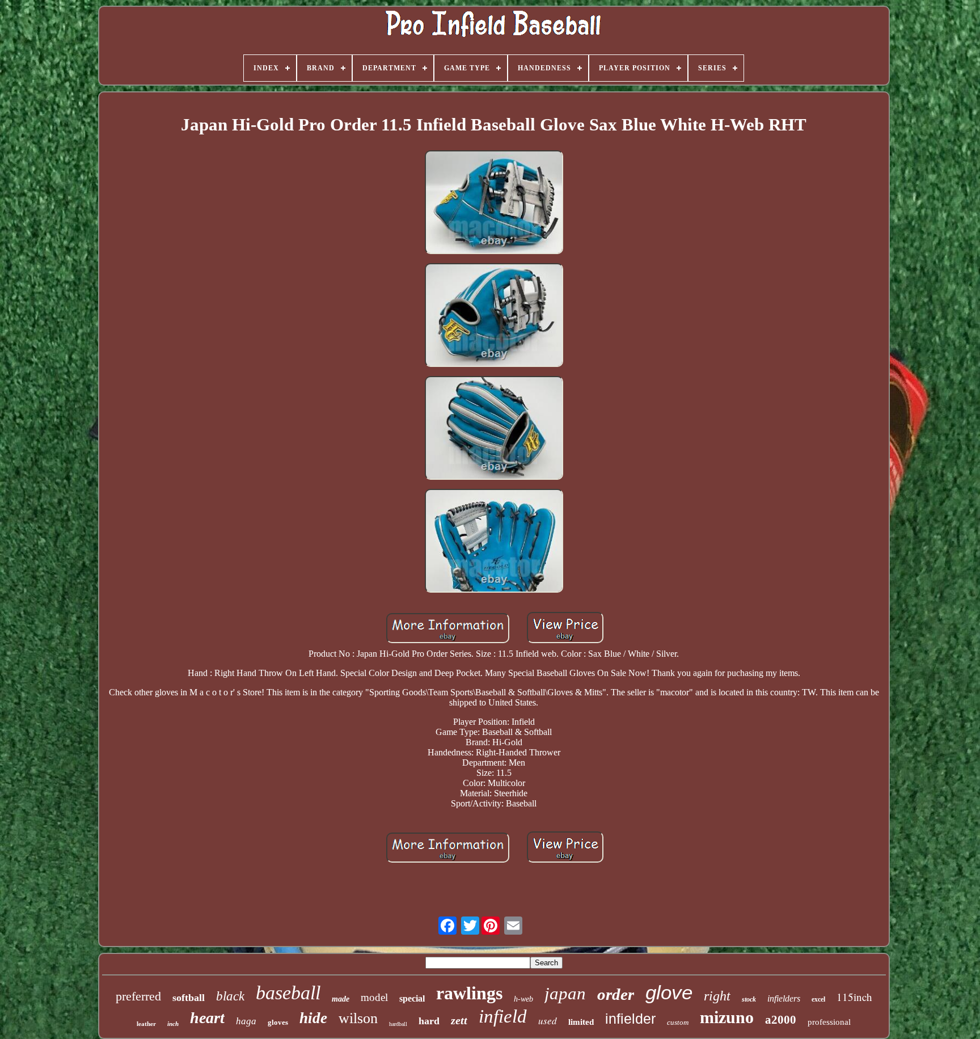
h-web (523, 999)
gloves (278, 1022)
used (547, 1020)
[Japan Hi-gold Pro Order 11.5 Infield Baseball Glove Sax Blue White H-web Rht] (494, 203)
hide (313, 1018)
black (230, 996)
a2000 (780, 1020)
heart (207, 1018)
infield (503, 1016)
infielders (783, 998)
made (340, 999)
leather (146, 1023)
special (412, 998)
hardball (398, 1024)
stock (749, 999)
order (615, 994)
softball (188, 997)
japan (565, 993)
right (717, 996)
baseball (288, 992)
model (374, 997)
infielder (630, 1019)
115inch (854, 997)
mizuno (727, 1017)
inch (173, 1023)
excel (818, 999)
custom (677, 1022)
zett (459, 1020)
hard (429, 1021)
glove (668, 992)
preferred (138, 996)
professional (829, 1022)
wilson (358, 1018)
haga (246, 1021)
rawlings (469, 993)
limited (581, 1022)
